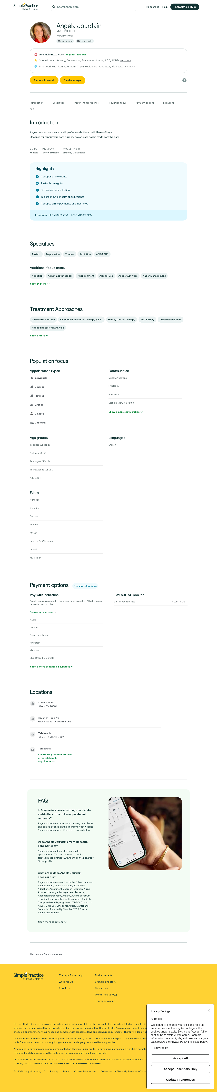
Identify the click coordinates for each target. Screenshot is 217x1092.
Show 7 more (37, 335)
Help (165, 6)
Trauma (69, 254)
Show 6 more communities (124, 411)
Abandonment (86, 275)
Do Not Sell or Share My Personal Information (126, 1071)
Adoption (37, 275)
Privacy (54, 1071)
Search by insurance (41, 612)
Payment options (145, 102)
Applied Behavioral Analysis (48, 327)
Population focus (117, 102)
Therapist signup (105, 1001)
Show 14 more (38, 283)
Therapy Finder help (71, 975)
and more (125, 60)
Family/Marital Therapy (121, 319)
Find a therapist (104, 975)
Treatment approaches (86, 102)
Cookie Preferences (85, 1071)
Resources (153, 6)
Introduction (36, 102)
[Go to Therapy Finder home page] (26, 7)
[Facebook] (184, 80)
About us (64, 988)
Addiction (85, 254)
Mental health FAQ (106, 994)
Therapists (35, 953)
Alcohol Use (106, 275)
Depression (53, 254)
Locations (168, 102)
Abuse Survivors (128, 275)
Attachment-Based (170, 319)
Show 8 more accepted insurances (50, 666)
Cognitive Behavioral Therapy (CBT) (81, 319)
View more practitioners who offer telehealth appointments (55, 758)
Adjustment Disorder (60, 275)
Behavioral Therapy (43, 319)
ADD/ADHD (102, 254)
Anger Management (154, 275)
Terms (66, 1071)
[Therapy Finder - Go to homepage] (28, 977)
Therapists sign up (184, 6)
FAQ (32, 109)
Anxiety (36, 254)
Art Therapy (147, 319)
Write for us (66, 981)
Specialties (58, 102)
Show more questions (50, 921)
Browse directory (105, 981)
